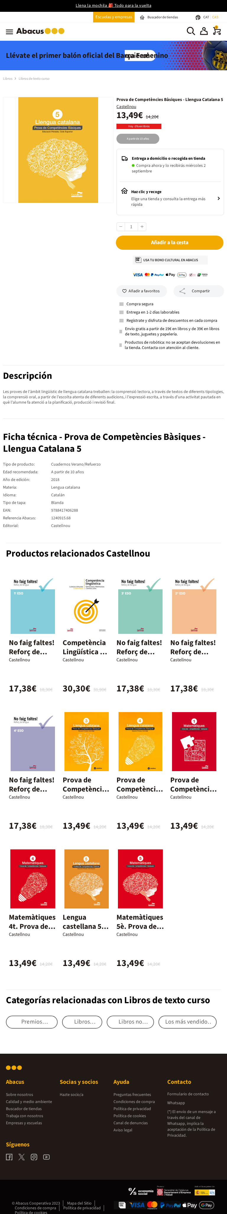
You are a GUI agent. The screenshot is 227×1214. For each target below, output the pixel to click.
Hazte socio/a (71, 1095)
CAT (206, 17)
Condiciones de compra (134, 1102)
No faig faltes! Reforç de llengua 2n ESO (193, 656)
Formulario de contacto (188, 1094)
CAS (215, 17)
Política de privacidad (132, 1109)
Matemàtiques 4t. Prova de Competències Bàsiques (32, 931)
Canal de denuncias (131, 1123)
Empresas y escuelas (24, 1123)
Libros (8, 78)
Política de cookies (130, 1116)
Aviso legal (123, 1130)
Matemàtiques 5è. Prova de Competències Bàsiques (139, 931)
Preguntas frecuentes (132, 1095)
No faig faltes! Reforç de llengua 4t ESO (32, 789)
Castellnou (126, 107)
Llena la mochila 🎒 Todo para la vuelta (113, 6)
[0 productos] (217, 33)
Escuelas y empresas (113, 17)
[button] (204, 32)
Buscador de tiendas (24, 1109)
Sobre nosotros (19, 1095)
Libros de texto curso (34, 78)
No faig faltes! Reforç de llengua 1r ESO (32, 651)
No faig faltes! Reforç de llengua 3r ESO (139, 651)
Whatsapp (176, 1103)
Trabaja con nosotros (24, 1116)
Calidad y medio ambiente (29, 1102)
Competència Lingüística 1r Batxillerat (85, 651)
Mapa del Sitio (79, 1203)
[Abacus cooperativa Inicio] (42, 35)
